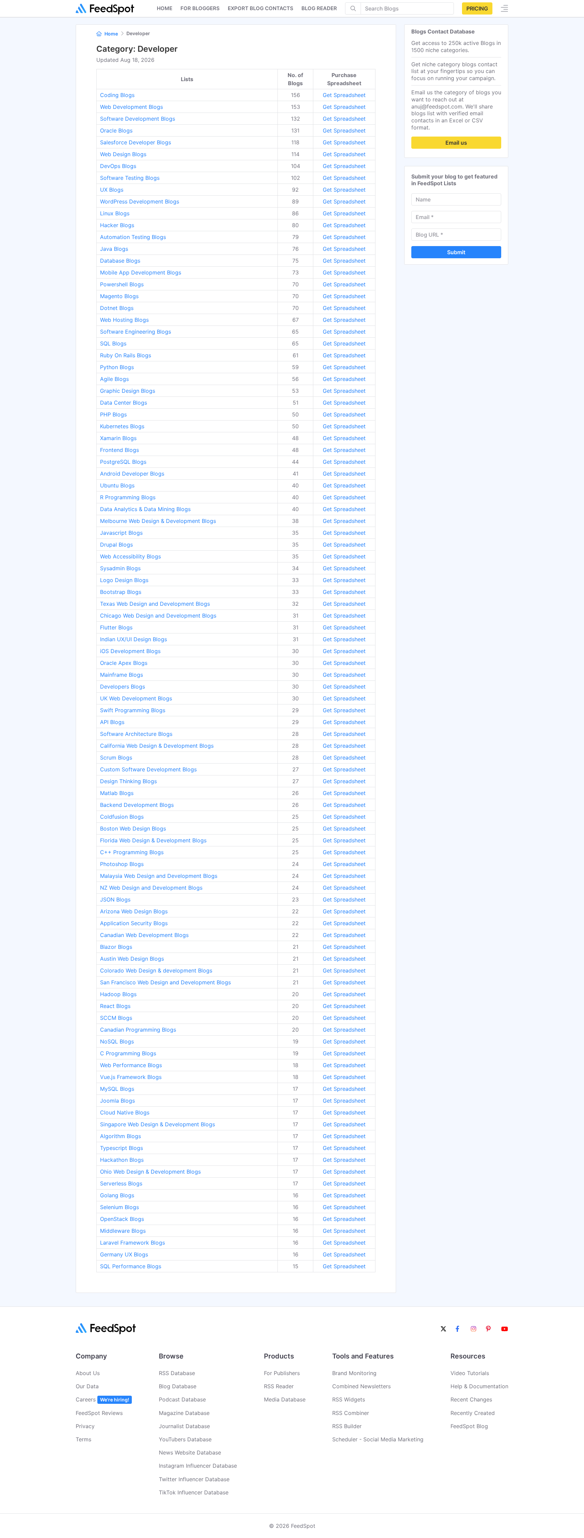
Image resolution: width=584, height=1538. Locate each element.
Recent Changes (471, 1399)
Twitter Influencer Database (194, 1479)
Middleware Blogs (123, 1230)
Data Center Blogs (123, 402)
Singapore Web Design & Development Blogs (157, 1124)
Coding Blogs (117, 95)
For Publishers (282, 1373)
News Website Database (190, 1452)
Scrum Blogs (116, 757)
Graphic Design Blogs (127, 390)
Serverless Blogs (121, 1183)
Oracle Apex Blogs (123, 662)
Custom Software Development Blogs (148, 769)
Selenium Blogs (119, 1207)
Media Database (285, 1399)
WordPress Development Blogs (139, 201)
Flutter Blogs (116, 627)
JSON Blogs (115, 899)
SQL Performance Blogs (130, 1266)
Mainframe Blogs (121, 674)
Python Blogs (117, 367)
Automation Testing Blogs (133, 237)
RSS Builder (347, 1426)
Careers (102, 1399)
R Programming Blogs (127, 497)
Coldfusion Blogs (122, 816)
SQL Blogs (113, 343)
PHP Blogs (113, 414)
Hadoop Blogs (118, 994)
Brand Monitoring (354, 1373)
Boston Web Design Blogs (133, 828)
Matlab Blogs (116, 793)
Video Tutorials (470, 1373)
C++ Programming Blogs (132, 852)
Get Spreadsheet (344, 95)
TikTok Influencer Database (193, 1492)
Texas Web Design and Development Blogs (155, 603)
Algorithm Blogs (120, 1136)
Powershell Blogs (122, 284)
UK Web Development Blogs (136, 698)
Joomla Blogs (117, 1100)
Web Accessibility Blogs (130, 556)
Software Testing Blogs (130, 177)
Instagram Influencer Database (198, 1465)
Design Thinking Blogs (128, 781)
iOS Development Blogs (130, 651)
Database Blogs (120, 260)
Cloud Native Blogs (124, 1112)
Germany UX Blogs (124, 1254)
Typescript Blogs (121, 1148)
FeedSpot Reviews (99, 1413)
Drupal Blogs (116, 544)
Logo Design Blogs (124, 580)
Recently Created (473, 1413)
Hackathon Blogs (122, 1159)
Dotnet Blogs (116, 308)
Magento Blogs (119, 296)
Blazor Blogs (116, 946)
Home (164, 8)
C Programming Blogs (128, 1053)
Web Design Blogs (123, 154)
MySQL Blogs (117, 1088)
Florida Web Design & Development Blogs (153, 840)
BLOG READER (319, 8)
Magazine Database (184, 1413)
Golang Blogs (117, 1195)
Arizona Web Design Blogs (134, 911)
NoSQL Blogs (117, 1041)
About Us (88, 1373)
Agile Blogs (114, 379)
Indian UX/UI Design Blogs (133, 639)
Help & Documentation (479, 1386)
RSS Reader (279, 1386)
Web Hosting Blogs (124, 319)
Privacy (85, 1426)
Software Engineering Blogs (135, 331)
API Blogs (112, 722)
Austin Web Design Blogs (132, 958)
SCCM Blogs (116, 1017)
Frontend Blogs (119, 450)
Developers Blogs (122, 686)
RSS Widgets (348, 1399)
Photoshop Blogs (122, 864)
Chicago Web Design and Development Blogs (158, 615)
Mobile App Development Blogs (140, 272)
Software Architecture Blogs (136, 733)
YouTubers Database (185, 1439)
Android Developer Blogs (132, 473)
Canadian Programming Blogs (138, 1029)
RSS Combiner (350, 1413)
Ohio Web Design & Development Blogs (150, 1171)
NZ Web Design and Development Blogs (151, 887)
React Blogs (115, 1006)
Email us (456, 142)
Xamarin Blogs (118, 438)
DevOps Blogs (118, 166)
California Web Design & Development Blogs (157, 745)
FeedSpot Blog (469, 1426)
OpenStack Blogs (122, 1219)
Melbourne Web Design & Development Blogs (158, 521)
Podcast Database (182, 1399)
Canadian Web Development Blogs (144, 935)
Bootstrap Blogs (120, 591)
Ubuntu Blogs (117, 485)
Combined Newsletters (361, 1386)
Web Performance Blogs (131, 1065)
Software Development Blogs (137, 118)
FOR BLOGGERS (200, 8)
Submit (456, 252)
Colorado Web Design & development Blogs (156, 970)
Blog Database (177, 1386)
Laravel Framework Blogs (132, 1242)
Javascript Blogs (121, 532)
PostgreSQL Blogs (123, 461)
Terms (83, 1439)
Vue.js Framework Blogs (131, 1077)
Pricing (477, 8)
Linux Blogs (114, 213)
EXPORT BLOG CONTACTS (260, 8)
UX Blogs (111, 189)
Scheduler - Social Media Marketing (377, 1439)
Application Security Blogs (134, 923)
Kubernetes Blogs (122, 426)
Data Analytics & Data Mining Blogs (145, 509)
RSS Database (177, 1373)
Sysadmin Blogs (120, 568)
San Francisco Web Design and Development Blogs (165, 982)
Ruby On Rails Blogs (125, 355)
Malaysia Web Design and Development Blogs (158, 875)
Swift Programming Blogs (132, 710)
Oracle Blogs (116, 130)
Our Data (87, 1386)
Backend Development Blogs (137, 804)
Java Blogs (114, 248)
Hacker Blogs (117, 225)
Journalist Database (184, 1426)
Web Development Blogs (131, 106)
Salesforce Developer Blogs (135, 142)
